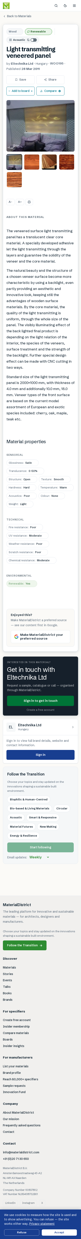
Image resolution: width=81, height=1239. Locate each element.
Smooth (52, 479)
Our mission (11, 1119)
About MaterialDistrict (18, 1112)
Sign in (40, 755)
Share (52, 79)
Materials (9, 967)
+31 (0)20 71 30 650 (16, 1159)
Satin (20, 462)
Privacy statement (42, 1224)
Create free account (17, 1020)
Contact (8, 1132)
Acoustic (19, 39)
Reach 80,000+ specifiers (20, 1079)
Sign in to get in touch (41, 701)
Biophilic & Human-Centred (29, 799)
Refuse (21, 1232)
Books (7, 993)
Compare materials (16, 1033)
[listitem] (14, 162)
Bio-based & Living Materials (29, 808)
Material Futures (21, 826)
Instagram (28, 1202)
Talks (7, 987)
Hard (19, 487)
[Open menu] (74, 5)
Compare (50, 91)
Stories (8, 974)
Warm (53, 487)
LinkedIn (10, 1202)
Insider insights (13, 1046)
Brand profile (12, 1073)
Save (22, 79)
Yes (19, 583)
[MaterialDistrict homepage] (15, 5)
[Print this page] (29, 202)
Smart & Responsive (42, 817)
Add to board (20, 91)
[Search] (56, 5)
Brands (7, 1000)
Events (7, 980)
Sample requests (14, 1086)
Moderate (25, 535)
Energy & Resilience (23, 835)
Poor (19, 495)
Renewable (38, 31)
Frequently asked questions (21, 1125)
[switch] (32, 40)
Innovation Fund (14, 1092)
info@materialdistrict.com (21, 1152)
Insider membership (16, 1026)
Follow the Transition (24, 945)
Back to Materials (19, 16)
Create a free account (40, 709)
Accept (59, 1232)
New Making (48, 826)
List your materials (15, 1066)
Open (19, 479)
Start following (40, 847)
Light (18, 504)
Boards (8, 1039)
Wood (13, 31)
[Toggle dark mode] (65, 5)
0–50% (23, 471)
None (49, 495)
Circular (62, 808)
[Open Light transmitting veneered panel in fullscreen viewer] (40, 126)
